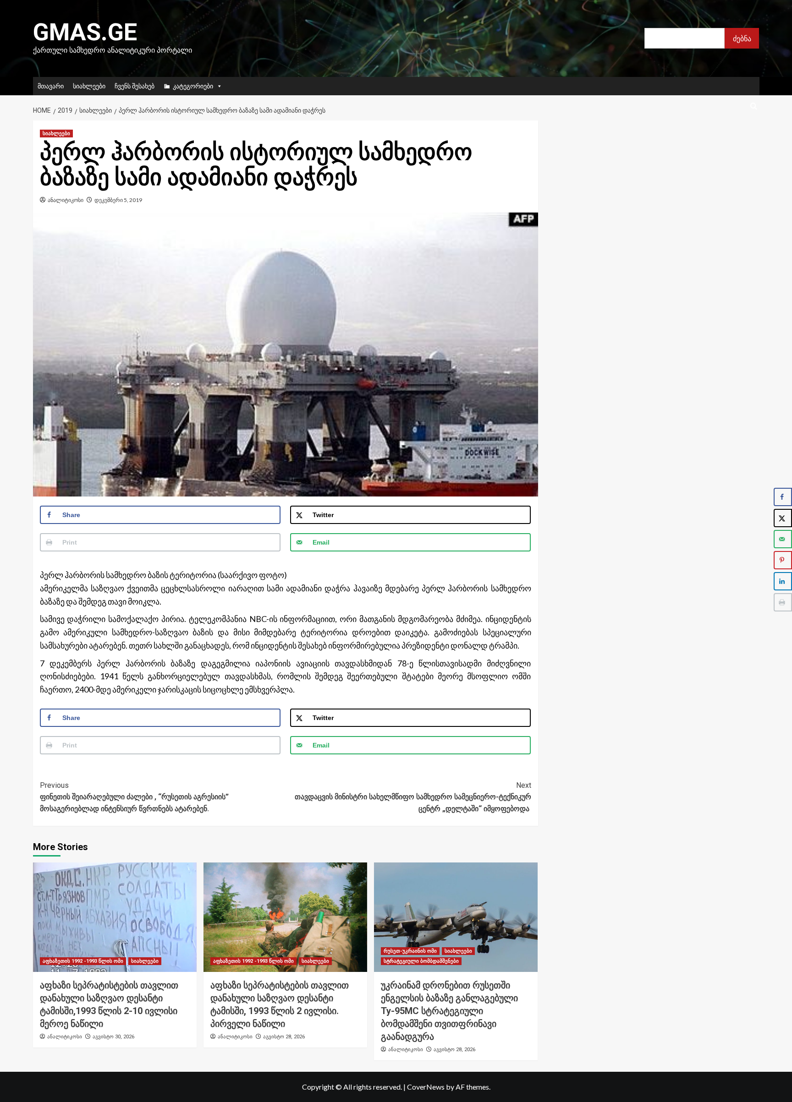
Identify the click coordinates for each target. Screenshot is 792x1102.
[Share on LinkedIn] (783, 581)
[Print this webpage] (783, 602)
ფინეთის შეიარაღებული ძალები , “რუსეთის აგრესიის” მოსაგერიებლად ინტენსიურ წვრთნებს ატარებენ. (134, 797)
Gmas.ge (85, 32)
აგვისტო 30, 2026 (113, 1037)
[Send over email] (783, 539)
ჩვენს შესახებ (134, 86)
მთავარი (51, 86)
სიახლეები (89, 86)
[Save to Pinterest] (783, 560)
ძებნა (742, 38)
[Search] (753, 106)
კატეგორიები (193, 86)
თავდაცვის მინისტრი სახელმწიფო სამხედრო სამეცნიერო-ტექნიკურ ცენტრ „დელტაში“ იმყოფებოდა (413, 797)
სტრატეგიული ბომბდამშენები (421, 961)
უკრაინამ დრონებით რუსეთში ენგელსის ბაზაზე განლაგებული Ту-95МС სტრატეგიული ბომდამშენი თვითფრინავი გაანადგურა (449, 1011)
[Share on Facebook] (783, 497)
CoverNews (426, 1086)
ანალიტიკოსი (65, 199)
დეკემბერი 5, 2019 (118, 199)
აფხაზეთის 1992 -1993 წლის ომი (83, 961)
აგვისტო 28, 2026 (284, 1037)
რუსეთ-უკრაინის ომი (410, 951)
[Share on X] (783, 518)
